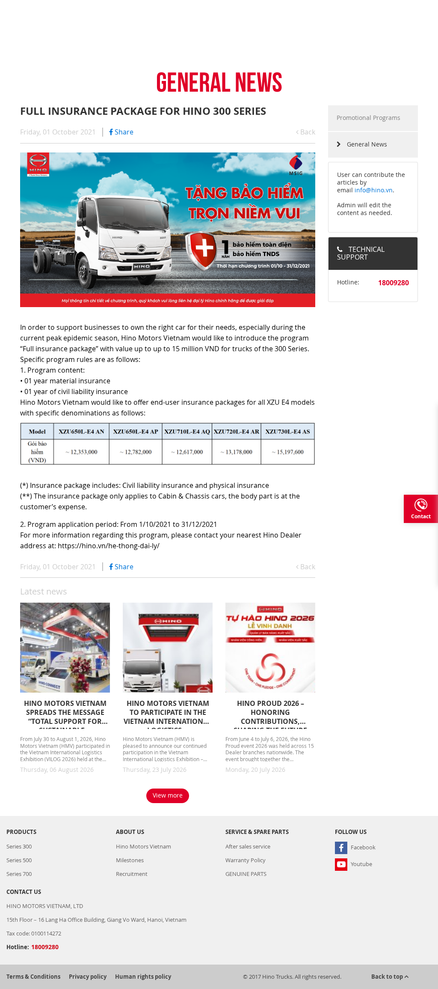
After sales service (247, 846)
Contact (421, 516)
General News (366, 144)
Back (307, 132)
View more (168, 795)
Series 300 (19, 846)
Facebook (362, 847)
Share (123, 132)
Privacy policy (88, 976)
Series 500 (19, 860)
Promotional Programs (368, 118)
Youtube (360, 864)
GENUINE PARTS (245, 874)
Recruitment (132, 874)
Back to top (387, 976)
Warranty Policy (245, 860)
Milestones (130, 860)
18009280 (393, 282)
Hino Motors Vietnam (143, 846)
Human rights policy (143, 976)
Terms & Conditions (33, 976)
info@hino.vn (374, 190)
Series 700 (19, 874)
